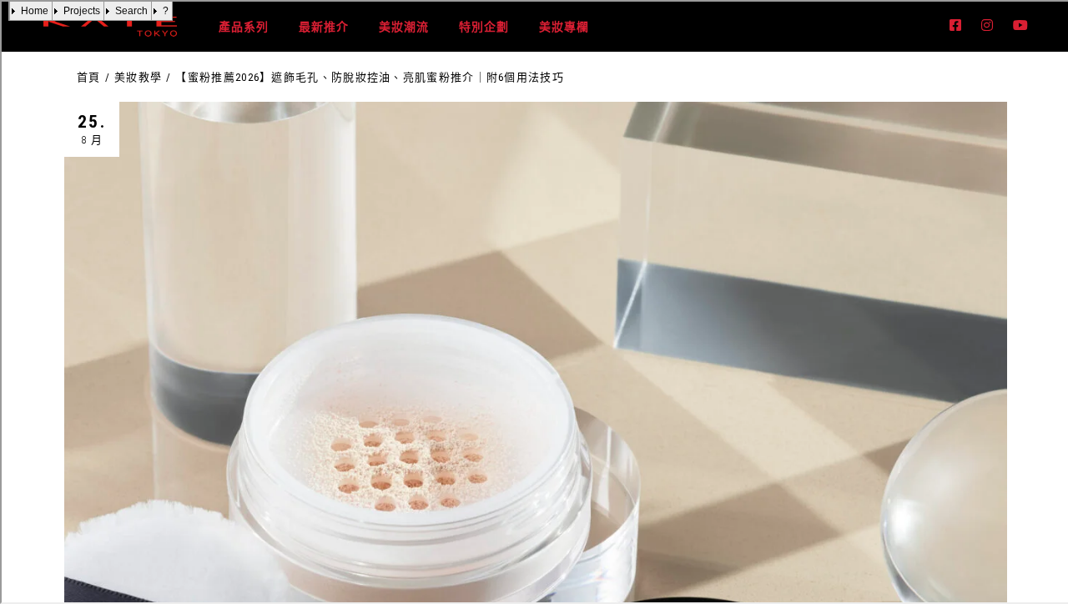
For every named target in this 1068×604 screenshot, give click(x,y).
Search (131, 11)
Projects (81, 11)
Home (34, 11)
